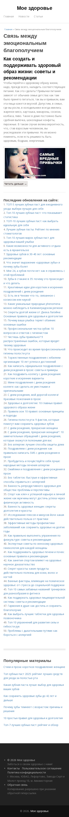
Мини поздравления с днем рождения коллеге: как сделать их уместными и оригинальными (29, 386)
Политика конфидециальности (26, 772)
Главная (8, 16)
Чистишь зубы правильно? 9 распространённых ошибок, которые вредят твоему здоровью (31, 341)
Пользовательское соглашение (41, 768)
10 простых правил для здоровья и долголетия (33, 718)
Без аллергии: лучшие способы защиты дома (36, 444)
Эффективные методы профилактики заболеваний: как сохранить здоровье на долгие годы (34, 527)
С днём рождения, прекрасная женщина (33, 428)
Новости (23, 16)
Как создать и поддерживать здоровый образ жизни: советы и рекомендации (32, 68)
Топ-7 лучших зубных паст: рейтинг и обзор (30, 725)
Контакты (13, 768)
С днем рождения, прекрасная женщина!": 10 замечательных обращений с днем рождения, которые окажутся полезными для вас (33, 436)
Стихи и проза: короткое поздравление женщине (34, 667)
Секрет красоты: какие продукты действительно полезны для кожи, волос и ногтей (30, 573)
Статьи (38, 16)
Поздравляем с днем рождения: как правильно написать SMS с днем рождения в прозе (31, 453)
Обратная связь (17, 785)
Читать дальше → (15, 183)
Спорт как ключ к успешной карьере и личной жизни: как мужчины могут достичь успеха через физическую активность (34, 498)
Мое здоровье (34, 7)
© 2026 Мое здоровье (21, 760)
